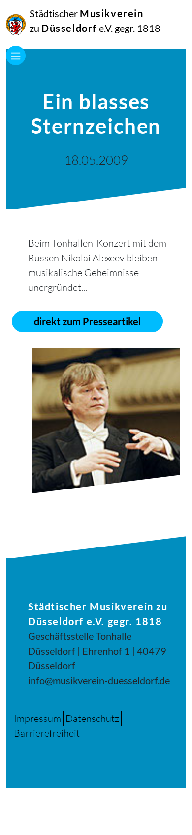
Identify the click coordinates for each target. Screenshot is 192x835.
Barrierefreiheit (47, 733)
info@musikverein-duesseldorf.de (99, 680)
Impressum (37, 718)
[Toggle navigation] (16, 55)
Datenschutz (92, 718)
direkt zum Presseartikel (87, 321)
